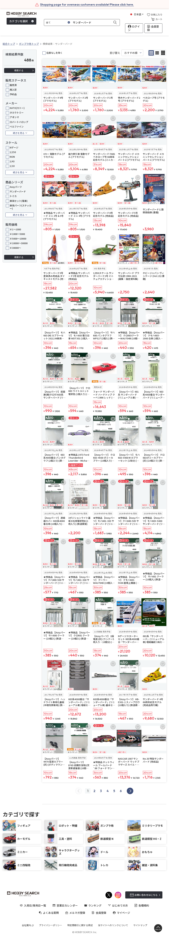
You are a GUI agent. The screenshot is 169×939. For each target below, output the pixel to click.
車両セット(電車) (19, 200)
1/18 (12, 165)
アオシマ (14, 117)
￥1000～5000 (17, 233)
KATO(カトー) (17, 107)
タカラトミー (17, 112)
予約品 (13, 94)
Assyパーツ (16, 186)
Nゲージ (14, 147)
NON (12, 156)
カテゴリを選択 (18, 21)
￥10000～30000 (19, 243)
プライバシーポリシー (50, 925)
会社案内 (26, 925)
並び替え (115, 53)
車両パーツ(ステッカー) (20, 207)
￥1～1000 (15, 229)
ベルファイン (17, 126)
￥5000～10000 (18, 238)
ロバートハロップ (19, 121)
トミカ (13, 196)
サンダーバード (18, 191)
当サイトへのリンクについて (113, 925)
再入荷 (13, 89)
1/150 (13, 152)
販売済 (13, 85)
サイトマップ (140, 925)
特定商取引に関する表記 (80, 925)
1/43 (12, 161)
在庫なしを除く (54, 52)
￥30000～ (15, 247)
